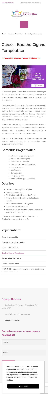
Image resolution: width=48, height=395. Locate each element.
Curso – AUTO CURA (10, 248)
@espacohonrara (8, 3)
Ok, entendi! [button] (23, 386)
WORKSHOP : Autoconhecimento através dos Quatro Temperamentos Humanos (23, 270)
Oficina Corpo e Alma (10, 264)
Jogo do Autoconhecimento (13, 242)
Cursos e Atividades (15, 34)
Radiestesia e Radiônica (11, 258)
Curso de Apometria (10, 237)
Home (4, 34)
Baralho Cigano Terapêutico (13, 253)
